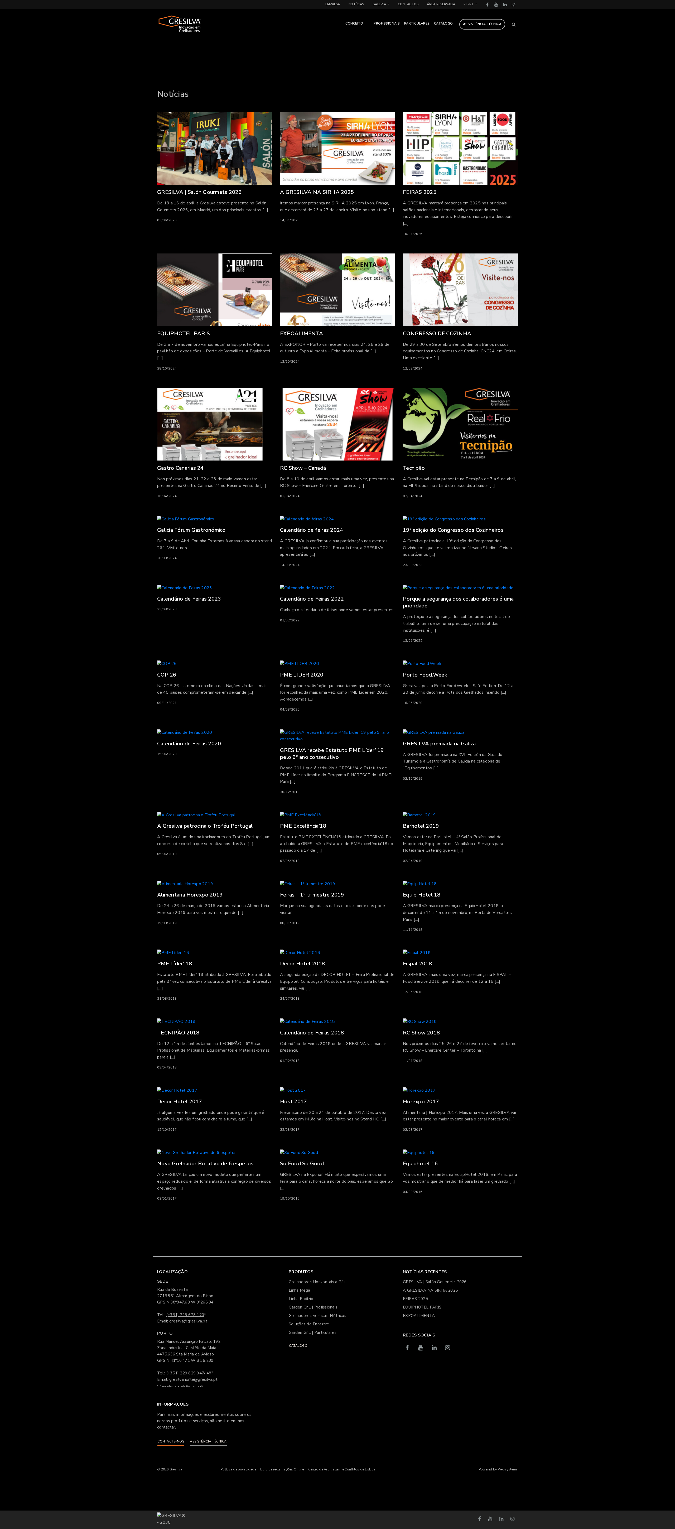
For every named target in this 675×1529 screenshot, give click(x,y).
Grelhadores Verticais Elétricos (317, 1315)
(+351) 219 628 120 (185, 1314)
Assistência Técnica (482, 24)
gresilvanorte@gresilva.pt (193, 1379)
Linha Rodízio (301, 1298)
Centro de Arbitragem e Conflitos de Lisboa (342, 1469)
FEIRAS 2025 (415, 1298)
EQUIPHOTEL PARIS (422, 1307)
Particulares (417, 23)
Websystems (508, 1469)
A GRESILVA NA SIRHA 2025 (430, 1290)
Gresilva (176, 1469)
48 (208, 1373)
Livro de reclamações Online (282, 1469)
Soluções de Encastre (309, 1324)
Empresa (332, 4)
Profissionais (387, 23)
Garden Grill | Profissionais (313, 1307)
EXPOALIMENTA (419, 1315)
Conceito (354, 23)
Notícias (356, 4)
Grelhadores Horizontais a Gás (317, 1281)
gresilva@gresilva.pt (188, 1321)
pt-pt (469, 4)
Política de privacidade (238, 1469)
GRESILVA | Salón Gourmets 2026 (435, 1281)
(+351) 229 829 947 (185, 1373)
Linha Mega (299, 1290)
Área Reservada (441, 4)
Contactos (408, 4)
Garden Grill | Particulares (312, 1332)
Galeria (380, 4)
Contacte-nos (170, 1441)
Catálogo (443, 23)
